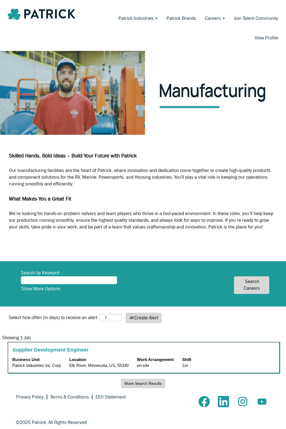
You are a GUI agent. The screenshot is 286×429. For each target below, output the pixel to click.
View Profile (266, 38)
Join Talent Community (256, 18)
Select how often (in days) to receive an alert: (53, 317)
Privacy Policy (30, 397)
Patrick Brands (181, 18)
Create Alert (145, 318)
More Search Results (143, 383)
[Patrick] (41, 14)
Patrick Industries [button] (136, 18)
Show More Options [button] (40, 289)
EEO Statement (111, 397)
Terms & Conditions (69, 397)
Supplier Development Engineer (51, 350)
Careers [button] (213, 18)
